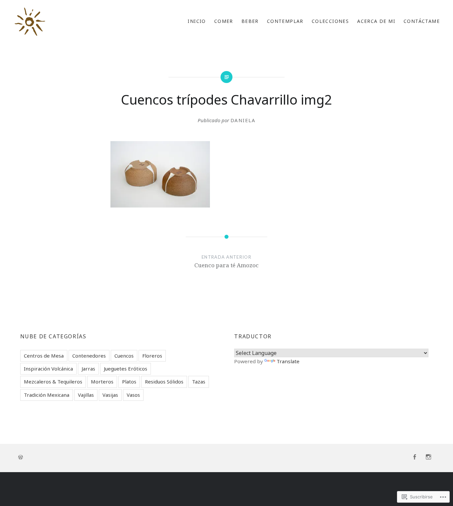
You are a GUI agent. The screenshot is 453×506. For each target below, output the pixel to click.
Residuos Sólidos (164, 381)
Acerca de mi (376, 21)
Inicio (197, 21)
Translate (288, 361)
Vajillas (86, 394)
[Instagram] (428, 457)
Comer (223, 21)
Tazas (198, 381)
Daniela (243, 120)
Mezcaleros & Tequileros (53, 381)
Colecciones (330, 21)
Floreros (152, 355)
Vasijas (110, 394)
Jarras (88, 368)
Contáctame (422, 21)
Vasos (133, 394)
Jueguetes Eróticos (125, 368)
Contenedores (89, 355)
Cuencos (124, 355)
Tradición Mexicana (46, 394)
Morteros (102, 381)
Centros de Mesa (44, 355)
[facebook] (414, 457)
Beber (250, 21)
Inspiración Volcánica (48, 368)
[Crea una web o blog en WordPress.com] (20, 457)
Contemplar (285, 21)
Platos (129, 381)
